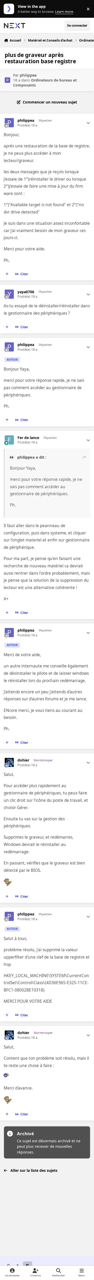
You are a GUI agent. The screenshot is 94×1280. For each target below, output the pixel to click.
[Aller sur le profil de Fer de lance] (9, 440)
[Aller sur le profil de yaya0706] (9, 294)
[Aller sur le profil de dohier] (9, 762)
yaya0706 (25, 292)
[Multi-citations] (7, 274)
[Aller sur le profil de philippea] (7, 80)
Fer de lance (28, 437)
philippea (28, 75)
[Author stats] (88, 123)
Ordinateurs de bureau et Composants (45, 82)
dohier (23, 760)
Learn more (10, 9)
